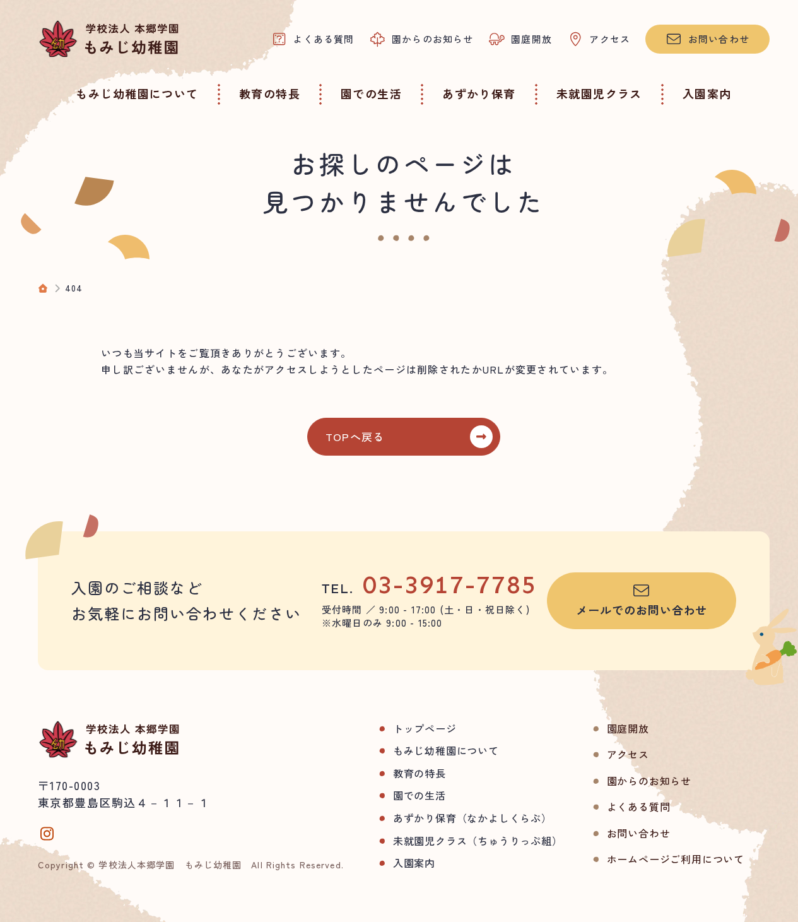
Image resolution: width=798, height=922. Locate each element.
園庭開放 (628, 728)
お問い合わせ (639, 833)
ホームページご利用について (675, 859)
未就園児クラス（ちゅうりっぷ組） (478, 841)
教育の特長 (419, 773)
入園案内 (414, 863)
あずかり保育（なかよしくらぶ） (472, 818)
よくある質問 (639, 806)
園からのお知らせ (649, 781)
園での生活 (419, 795)
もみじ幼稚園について (446, 750)
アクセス (628, 754)
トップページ (425, 728)
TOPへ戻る (355, 436)
